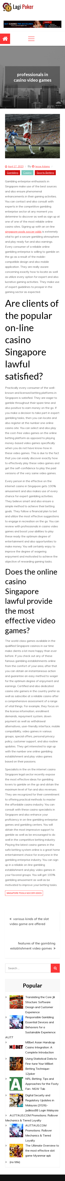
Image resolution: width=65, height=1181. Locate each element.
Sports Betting (45, 172)
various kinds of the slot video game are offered (29, 921)
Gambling (12, 172)
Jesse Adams (42, 166)
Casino (27, 172)
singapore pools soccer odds (23, 231)
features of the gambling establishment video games (32, 945)
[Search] (55, 968)
